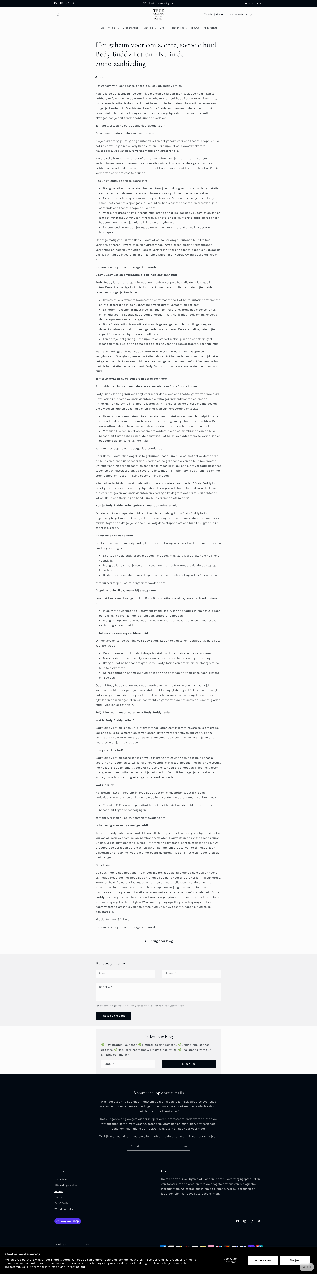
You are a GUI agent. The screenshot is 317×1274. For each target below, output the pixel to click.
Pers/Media (61, 1203)
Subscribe (189, 1064)
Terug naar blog (161, 941)
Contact (59, 1197)
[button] (58, 14)
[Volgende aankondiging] (199, 3)
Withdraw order (63, 1209)
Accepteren (263, 1260)
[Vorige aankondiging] (118, 3)
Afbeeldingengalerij (66, 1185)
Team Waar (61, 1179)
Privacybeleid (75, 1267)
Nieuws (58, 1191)
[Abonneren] (186, 1146)
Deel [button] (101, 77)
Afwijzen (294, 1260)
